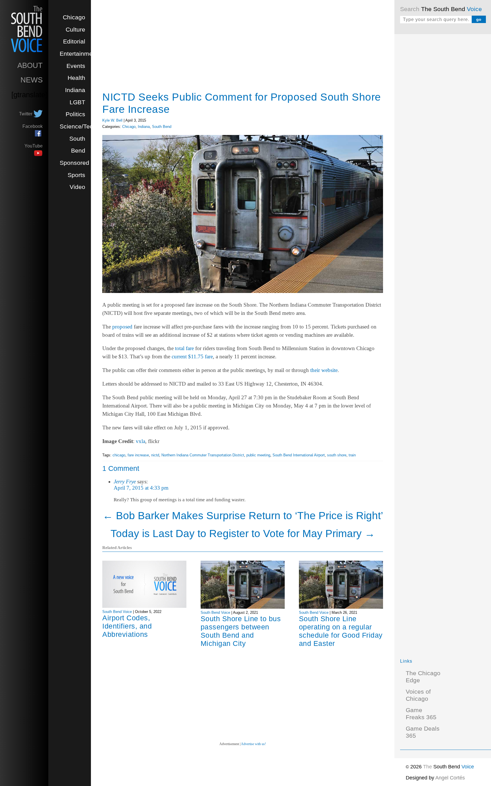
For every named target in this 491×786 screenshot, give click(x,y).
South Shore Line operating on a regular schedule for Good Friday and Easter (341, 631)
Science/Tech (78, 126)
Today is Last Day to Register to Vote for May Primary (243, 533)
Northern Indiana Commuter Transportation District (202, 455)
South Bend (161, 126)
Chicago (74, 17)
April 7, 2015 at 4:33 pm (141, 488)
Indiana (75, 90)
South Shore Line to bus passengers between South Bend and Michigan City (241, 631)
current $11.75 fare (192, 356)
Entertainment (79, 53)
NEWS (31, 80)
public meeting (258, 455)
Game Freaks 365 (421, 714)
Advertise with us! (253, 744)
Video (77, 187)
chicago (119, 455)
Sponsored (74, 162)
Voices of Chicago (418, 695)
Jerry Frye (125, 482)
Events (75, 66)
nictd (155, 455)
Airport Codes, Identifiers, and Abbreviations (127, 626)
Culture (75, 29)
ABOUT (30, 65)
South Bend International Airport (298, 455)
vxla (140, 441)
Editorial (74, 41)
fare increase (138, 455)
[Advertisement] (442, 125)
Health (76, 77)
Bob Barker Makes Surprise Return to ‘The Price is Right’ (243, 515)
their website (324, 370)
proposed (122, 327)
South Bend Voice (117, 612)
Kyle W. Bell (112, 120)
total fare (184, 348)
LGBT (77, 102)
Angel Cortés (450, 778)
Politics (75, 114)
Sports (76, 175)
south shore (336, 455)
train (352, 455)
